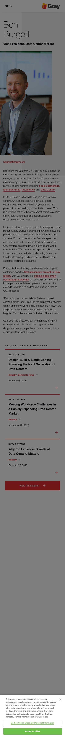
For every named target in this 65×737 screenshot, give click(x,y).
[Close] (60, 699)
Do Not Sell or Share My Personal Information (32, 723)
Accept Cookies (32, 731)
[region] (32, 716)
